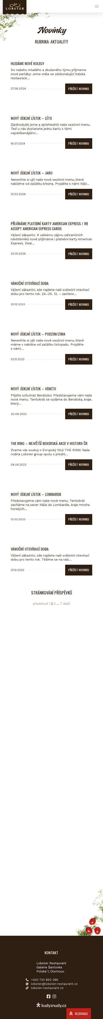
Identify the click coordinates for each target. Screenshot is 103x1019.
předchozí (40, 603)
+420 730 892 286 (44, 980)
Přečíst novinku (78, 88)
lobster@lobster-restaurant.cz (54, 984)
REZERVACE (81, 1013)
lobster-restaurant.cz (47, 988)
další (66, 603)
